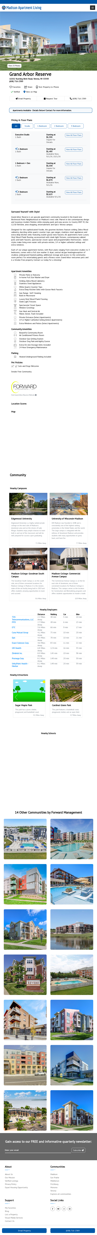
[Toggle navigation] (92, 7)
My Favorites (10, 1208)
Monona (53, 1187)
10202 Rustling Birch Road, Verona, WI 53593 (29, 78)
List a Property (11, 1214)
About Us (9, 1174)
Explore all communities (60, 1194)
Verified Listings (11, 1181)
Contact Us (9, 1221)
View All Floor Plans (73, 135)
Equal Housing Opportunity (16, 1187)
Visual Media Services (14, 1217)
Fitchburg (54, 1184)
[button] (7, 43)
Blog (7, 1211)
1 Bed (42, 126)
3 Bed (75, 126)
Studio (27, 126)
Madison (53, 1174)
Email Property (24, 1230)
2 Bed (59, 126)
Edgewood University (21, 518)
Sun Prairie (54, 1177)
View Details (24, 840)
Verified (16, 91)
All (16, 126)
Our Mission (10, 1177)
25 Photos (14, 66)
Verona (53, 1190)
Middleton (54, 1181)
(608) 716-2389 (16, 81)
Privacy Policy (10, 1184)
